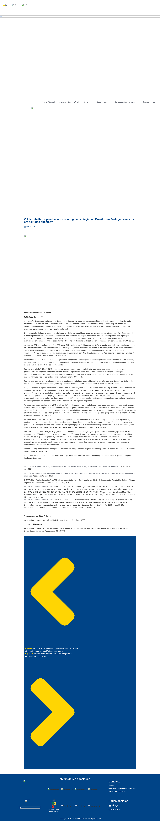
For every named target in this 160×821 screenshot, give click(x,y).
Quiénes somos (148, 102)
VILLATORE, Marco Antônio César (38, 487)
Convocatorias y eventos (125, 102)
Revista (86, 102)
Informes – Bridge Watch (69, 102)
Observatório (102, 102)
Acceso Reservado (7, 11)
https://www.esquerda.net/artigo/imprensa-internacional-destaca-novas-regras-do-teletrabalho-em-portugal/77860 (72, 466)
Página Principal (48, 102)
